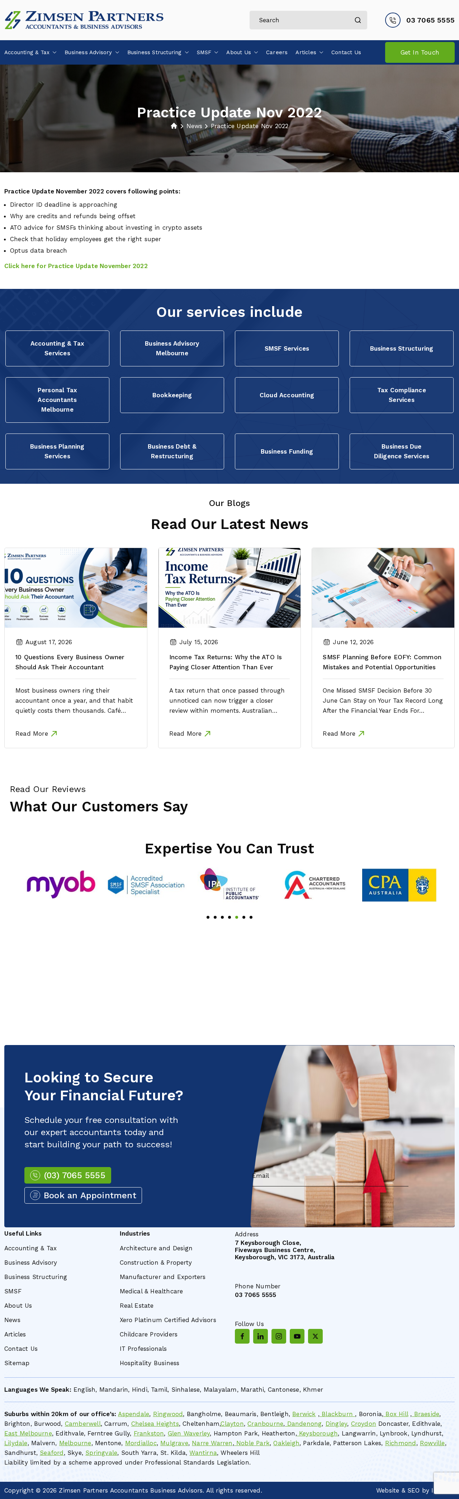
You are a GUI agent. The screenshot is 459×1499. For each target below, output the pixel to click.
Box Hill (395, 1414)
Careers (277, 52)
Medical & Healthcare (151, 1291)
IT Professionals (143, 1348)
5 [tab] (236, 917)
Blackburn (337, 1414)
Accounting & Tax (26, 52)
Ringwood (168, 1414)
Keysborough (317, 1433)
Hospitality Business (150, 1363)
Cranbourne (265, 1423)
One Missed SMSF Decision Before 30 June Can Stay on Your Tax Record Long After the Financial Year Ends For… (383, 700)
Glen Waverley (189, 1433)
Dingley (336, 1423)
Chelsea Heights (155, 1423)
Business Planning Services (57, 451)
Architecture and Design (156, 1248)
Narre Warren (212, 1443)
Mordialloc (141, 1443)
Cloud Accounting (287, 395)
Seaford (51, 1452)
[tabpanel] (51, 885)
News (12, 1320)
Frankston (149, 1433)
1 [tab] (208, 917)
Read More (31, 733)
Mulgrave (174, 1443)
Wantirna (203, 1452)
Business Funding (287, 451)
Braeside (425, 1414)
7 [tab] (251, 917)
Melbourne (75, 1443)
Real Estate (137, 1305)
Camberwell (83, 1423)
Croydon (363, 1423)
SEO (413, 1490)
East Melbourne (28, 1433)
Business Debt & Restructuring (172, 451)
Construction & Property (156, 1262)
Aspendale (133, 1414)
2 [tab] (215, 917)
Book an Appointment (90, 1195)
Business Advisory (88, 52)
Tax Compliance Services (401, 395)
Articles (305, 52)
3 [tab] (222, 917)
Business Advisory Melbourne (172, 348)
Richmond (400, 1443)
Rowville (432, 1443)
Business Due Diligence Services (402, 451)
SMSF (204, 52)
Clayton (232, 1423)
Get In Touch (420, 52)
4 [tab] (229, 917)
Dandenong (303, 1423)
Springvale (101, 1452)
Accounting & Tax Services (57, 348)
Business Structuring (154, 52)
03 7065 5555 (430, 20)
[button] (53, 52)
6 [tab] (243, 917)
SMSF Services (287, 348)
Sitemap (16, 1363)
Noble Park (252, 1443)
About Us (238, 52)
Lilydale (16, 1443)
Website (387, 1490)
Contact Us (346, 52)
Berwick (304, 1414)
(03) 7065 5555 (74, 1175)
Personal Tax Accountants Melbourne (57, 400)
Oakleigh (286, 1443)
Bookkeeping (172, 395)
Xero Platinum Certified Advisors (168, 1320)
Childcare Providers (149, 1334)
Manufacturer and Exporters (163, 1276)
